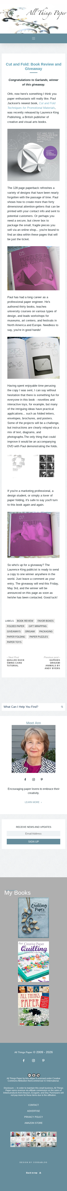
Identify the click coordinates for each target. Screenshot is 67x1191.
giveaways (14, 631)
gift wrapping (38, 626)
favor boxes (46, 621)
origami (30, 631)
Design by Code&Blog (33, 1162)
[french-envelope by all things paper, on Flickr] (33, 358)
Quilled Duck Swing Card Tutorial (16, 663)
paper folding (16, 637)
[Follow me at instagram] (33, 779)
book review (25, 621)
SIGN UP (33, 841)
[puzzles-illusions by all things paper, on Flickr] (33, 268)
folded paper (15, 626)
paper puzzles (39, 637)
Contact (33, 1105)
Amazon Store (34, 1123)
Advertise (33, 1111)
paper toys (14, 642)
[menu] (33, 38)
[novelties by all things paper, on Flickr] (33, 535)
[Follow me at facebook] (25, 779)
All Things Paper (14, 1078)
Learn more (32, 802)
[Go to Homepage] (33, 19)
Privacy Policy (33, 1117)
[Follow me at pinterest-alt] (41, 779)
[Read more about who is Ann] (33, 772)
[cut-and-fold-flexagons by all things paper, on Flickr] (33, 466)
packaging (46, 631)
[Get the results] (60, 707)
